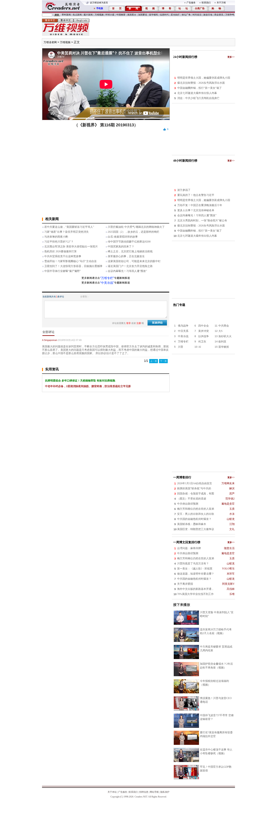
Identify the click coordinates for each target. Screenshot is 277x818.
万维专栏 (183, 341)
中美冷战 (183, 336)
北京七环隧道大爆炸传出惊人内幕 (197, 93)
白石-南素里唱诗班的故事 (123, 236)
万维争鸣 (229, 14)
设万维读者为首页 (99, 2)
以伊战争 (203, 336)
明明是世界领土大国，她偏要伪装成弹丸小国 (203, 77)
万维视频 (99, 14)
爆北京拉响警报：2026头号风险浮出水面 (201, 82)
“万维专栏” (107, 278)
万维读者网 (50, 42)
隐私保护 (164, 792)
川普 (180, 346)
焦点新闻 (77, 14)
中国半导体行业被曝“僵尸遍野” (62, 271)
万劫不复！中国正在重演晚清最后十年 (199, 205)
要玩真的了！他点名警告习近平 (195, 195)
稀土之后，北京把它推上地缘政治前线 (130, 251)
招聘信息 (143, 792)
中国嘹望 (120, 14)
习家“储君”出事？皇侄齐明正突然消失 (66, 231)
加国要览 (142, 14)
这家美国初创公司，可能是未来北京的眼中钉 (134, 261)
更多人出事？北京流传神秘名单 (195, 210)
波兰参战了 (184, 190)
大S (220, 331)
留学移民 (153, 14)
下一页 (163, 361)
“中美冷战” (107, 282)
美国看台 (131, 14)
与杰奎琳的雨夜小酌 (56, 236)
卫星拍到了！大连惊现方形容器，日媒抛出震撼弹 (73, 266)
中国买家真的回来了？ (121, 246)
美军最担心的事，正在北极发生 (126, 256)
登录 (128, 323)
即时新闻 (66, 14)
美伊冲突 (203, 331)
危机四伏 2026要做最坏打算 (60, 251)
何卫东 (202, 341)
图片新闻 (88, 14)
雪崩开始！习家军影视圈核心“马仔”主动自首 (70, 261)
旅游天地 (207, 14)
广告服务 (191, 2)
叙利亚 (222, 341)
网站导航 (154, 792)
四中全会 (203, 325)
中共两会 (223, 325)
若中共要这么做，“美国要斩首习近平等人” (69, 227)
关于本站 (112, 792)
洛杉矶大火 (225, 336)
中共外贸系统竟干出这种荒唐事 (62, 256)
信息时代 (164, 14)
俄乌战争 (183, 325)
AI (199, 346)
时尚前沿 (197, 14)
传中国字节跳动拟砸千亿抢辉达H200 (129, 241)
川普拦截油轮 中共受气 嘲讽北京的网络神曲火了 (136, 227)
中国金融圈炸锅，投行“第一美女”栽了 (199, 88)
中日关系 (183, 331)
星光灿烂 (175, 14)
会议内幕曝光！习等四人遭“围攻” (127, 271)
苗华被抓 (223, 346)
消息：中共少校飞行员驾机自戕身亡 (198, 98)
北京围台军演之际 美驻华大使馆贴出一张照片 (71, 246)
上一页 (153, 361)
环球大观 (109, 14)
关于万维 (221, 2)
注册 (138, 323)
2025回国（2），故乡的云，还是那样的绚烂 (133, 231)
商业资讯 (218, 14)
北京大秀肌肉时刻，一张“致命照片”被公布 (202, 220)
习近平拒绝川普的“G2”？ (58, 241)
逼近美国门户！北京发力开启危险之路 (130, 266)
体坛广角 (186, 14)
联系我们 (206, 2)
